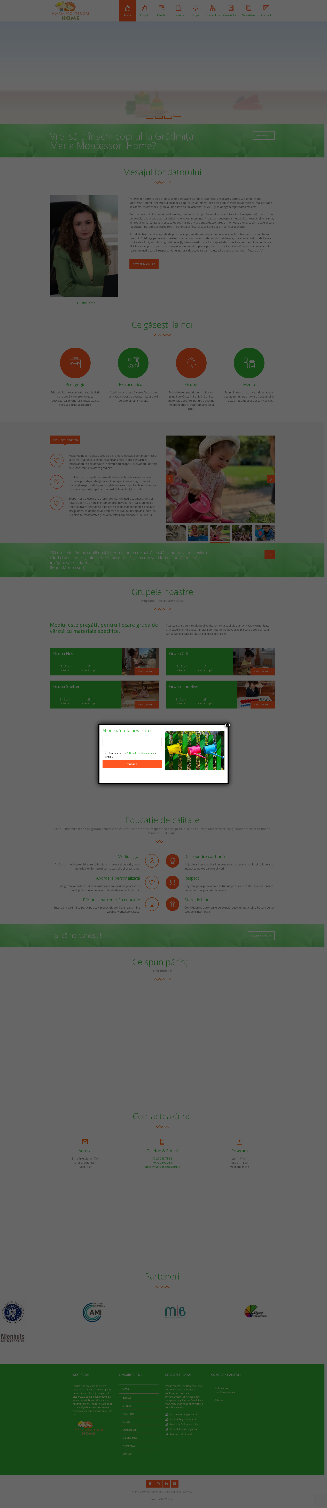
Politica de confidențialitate (141, 753)
